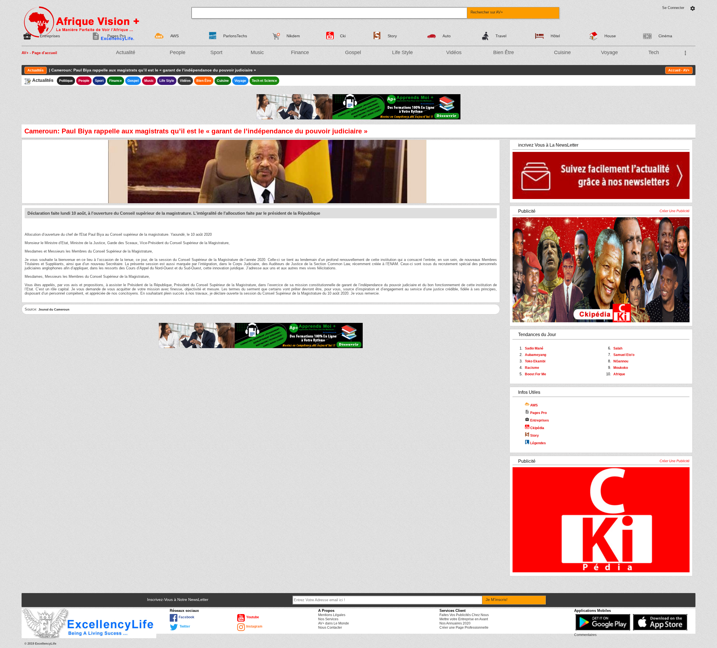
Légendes (537, 443)
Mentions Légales (331, 615)
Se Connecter (673, 8)
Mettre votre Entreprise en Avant (463, 619)
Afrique (619, 374)
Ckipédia (536, 428)
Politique (66, 81)
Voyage (609, 52)
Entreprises (537, 420)
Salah (617, 348)
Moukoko (620, 368)
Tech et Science (264, 81)
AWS (533, 405)
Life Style (402, 52)
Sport (216, 52)
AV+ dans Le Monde (333, 623)
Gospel (353, 52)
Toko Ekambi (535, 361)
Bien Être (503, 52)
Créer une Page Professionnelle (463, 628)
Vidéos (454, 52)
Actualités (35, 70)
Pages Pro (536, 413)
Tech (653, 52)
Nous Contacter (330, 628)
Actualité (125, 52)
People (177, 52)
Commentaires (585, 635)
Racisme (532, 368)
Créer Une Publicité (675, 211)
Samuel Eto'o (623, 355)
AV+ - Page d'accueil (39, 53)
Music (257, 52)
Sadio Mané (534, 348)
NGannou (620, 361)
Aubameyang (535, 355)
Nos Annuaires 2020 (455, 623)
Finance (300, 52)
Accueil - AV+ (679, 70)
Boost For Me (535, 374)
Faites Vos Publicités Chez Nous (464, 615)
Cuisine (562, 52)
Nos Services (328, 619)
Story (534, 436)
